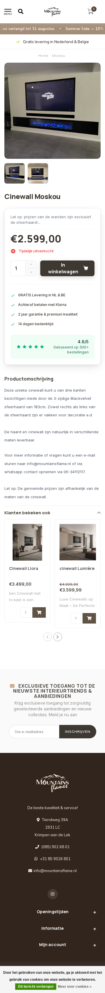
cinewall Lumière (77, 568)
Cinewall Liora (23, 568)
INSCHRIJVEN (77, 731)
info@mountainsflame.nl (55, 870)
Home (43, 56)
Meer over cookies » (75, 987)
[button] (47, 637)
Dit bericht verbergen (35, 987)
